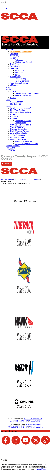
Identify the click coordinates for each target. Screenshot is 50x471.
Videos (13, 91)
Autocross (14, 58)
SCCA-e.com (34, 421)
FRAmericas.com (33, 425)
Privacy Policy (19, 179)
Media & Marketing (18, 139)
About (8, 106)
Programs (10, 50)
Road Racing (15, 77)
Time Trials (14, 68)
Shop (8, 100)
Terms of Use (6, 179)
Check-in (7, 163)
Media (8, 89)
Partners (13, 119)
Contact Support (33, 179)
